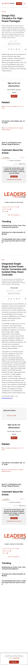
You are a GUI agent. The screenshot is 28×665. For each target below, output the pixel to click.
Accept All (14, 662)
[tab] (6, 157)
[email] (19, 49)
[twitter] (14, 49)
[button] (3, 4)
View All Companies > (14, 215)
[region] (14, 161)
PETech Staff (14, 288)
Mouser (4, 211)
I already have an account (14, 179)
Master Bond (5, 209)
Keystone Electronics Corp (9, 207)
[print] (25, 49)
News (3, 259)
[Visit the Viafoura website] (22, 164)
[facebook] (9, 49)
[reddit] (16, 49)
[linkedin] (11, 49)
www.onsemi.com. (7, 398)
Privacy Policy (16, 658)
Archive (4, 11)
